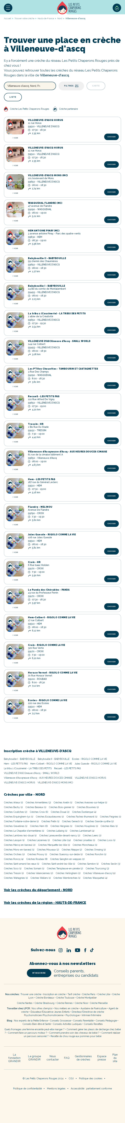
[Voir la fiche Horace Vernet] (15, 679)
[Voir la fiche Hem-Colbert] (15, 624)
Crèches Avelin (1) (63, 802)
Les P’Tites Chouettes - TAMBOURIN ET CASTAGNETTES (63, 368)
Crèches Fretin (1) (50, 821)
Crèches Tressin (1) (14, 873)
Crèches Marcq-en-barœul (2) (19, 845)
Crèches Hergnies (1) (61, 826)
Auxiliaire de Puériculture (93, 1008)
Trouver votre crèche (24, 18)
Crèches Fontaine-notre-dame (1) (21, 821)
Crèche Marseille (99, 1003)
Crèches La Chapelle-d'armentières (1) (24, 830)
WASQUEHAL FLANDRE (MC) (45, 203)
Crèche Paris (88, 994)
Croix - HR (34, 562)
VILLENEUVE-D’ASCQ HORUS (45, 120)
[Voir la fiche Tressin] (15, 430)
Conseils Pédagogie (106, 1020)
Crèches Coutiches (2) (15, 812)
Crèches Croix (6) (39, 812)
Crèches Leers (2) (92, 835)
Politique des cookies (90, 1078)
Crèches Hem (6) (39, 826)
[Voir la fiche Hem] (15, 486)
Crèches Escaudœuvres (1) (50, 816)
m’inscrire (39, 973)
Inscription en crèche (54, 994)
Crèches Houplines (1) (86, 826)
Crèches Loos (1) (106, 840)
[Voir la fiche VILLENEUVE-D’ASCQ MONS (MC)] (15, 182)
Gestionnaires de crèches (83, 1058)
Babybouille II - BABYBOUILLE (47, 258)
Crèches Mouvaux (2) (48, 849)
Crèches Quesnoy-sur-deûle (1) (66, 854)
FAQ (66, 1057)
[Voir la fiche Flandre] (15, 513)
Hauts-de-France (46, 18)
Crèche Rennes (64, 1003)
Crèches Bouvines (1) (88, 807)
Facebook (85, 950)
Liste (12, 97)
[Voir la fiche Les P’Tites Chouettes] (15, 375)
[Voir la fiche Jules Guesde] (15, 541)
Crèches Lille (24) (61, 840)
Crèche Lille (103, 994)
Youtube (77, 950)
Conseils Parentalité (83, 1020)
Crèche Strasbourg (44, 1003)
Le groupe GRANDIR (34, 1058)
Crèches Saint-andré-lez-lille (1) (58, 863)
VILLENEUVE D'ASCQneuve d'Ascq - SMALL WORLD (31, 773)
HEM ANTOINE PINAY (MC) (43, 230)
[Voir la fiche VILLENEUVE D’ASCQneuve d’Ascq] (15, 347)
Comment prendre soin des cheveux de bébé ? (74, 1033)
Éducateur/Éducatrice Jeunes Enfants (50, 1012)
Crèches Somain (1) (34, 868)
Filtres (69, 86)
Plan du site (115, 1058)
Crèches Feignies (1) (110, 816)
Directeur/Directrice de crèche (88, 1012)
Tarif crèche (74, 994)
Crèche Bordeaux (45, 997)
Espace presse (101, 1058)
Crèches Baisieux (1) (35, 807)
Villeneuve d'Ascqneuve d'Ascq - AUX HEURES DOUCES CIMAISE (38, 778)
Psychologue (73, 1015)
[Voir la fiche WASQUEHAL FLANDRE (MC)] (15, 209)
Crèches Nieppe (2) (72, 849)
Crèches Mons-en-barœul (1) (19, 849)
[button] (8, 8)
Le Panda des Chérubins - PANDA (48, 589)
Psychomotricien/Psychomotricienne (43, 1015)
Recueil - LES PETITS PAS (43, 396)
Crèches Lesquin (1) (14, 840)
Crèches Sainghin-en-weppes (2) (67, 859)
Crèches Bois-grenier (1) (61, 807)
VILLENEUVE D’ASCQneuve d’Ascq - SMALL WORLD (59, 341)
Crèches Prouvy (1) (37, 854)
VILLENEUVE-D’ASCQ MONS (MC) (48, 175)
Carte (96, 86)
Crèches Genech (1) (72, 821)
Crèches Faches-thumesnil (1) (81, 816)
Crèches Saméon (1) (88, 863)
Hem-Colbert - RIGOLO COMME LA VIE (52, 617)
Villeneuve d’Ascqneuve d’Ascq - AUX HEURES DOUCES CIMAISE (67, 451)
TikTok (92, 950)
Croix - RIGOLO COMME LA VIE (46, 645)
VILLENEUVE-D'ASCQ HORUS (90, 778)
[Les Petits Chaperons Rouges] (62, 933)
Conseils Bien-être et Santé (36, 1024)
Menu (8, 8)
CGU (71, 1078)
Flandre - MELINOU (40, 507)
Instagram (60, 950)
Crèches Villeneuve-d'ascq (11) (99, 873)
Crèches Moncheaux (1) (85, 845)
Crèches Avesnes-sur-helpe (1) (91, 802)
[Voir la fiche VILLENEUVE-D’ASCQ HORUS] (15, 126)
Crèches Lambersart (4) (82, 830)
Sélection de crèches (117, 8)
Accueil (69, 7)
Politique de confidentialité (27, 1088)
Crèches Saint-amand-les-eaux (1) (21, 863)
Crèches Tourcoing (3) (97, 868)
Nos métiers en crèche (66, 1008)
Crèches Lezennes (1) (38, 840)
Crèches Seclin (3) (110, 863)
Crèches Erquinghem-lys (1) (18, 816)
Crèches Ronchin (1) (95, 854)
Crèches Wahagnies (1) (16, 878)
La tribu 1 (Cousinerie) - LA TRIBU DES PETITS (57, 313)
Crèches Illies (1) (109, 826)
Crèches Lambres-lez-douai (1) (20, 835)
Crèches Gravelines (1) (15, 826)
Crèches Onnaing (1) (95, 849)
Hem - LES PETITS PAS (41, 479)
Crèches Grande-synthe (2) (99, 821)
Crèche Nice (81, 1003)
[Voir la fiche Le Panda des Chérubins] (15, 596)
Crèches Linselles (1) (84, 840)
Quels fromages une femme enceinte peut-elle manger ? (34, 1029)
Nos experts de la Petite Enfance (31, 1020)
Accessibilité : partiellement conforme (91, 1088)
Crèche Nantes (24, 1003)
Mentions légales (56, 1088)
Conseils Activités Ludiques (67, 1024)
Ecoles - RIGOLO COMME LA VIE (47, 700)
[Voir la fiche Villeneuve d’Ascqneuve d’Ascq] (15, 458)
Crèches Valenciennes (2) (39, 873)
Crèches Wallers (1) (40, 878)
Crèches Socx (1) (12, 868)
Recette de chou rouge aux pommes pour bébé (76, 1036)
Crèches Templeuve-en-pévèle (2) (65, 868)
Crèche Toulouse (65, 997)
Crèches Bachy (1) (13, 807)
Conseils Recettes (93, 1024)
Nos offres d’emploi (42, 1008)
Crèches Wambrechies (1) (66, 878)
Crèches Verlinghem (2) (68, 873)
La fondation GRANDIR (14, 1058)
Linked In (69, 950)
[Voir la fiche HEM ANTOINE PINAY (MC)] (15, 237)
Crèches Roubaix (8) (37, 859)
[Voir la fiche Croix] (15, 568)
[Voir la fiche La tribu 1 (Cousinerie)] (15, 320)
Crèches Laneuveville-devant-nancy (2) (59, 835)
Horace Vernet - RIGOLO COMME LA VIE (53, 672)
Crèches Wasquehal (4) (95, 878)
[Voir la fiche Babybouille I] (15, 292)
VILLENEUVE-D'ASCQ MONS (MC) (55, 782)
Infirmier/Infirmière (91, 1015)
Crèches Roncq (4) (14, 859)
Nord (59, 18)
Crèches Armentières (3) (38, 802)
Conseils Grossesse (60, 1020)
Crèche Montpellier (86, 997)
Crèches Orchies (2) (14, 854)
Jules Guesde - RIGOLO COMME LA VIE (52, 534)
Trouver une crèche (31, 994)
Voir (16, 138)
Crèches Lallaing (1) (57, 830)
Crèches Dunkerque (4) (84, 812)
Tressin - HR (35, 424)
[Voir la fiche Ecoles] (15, 707)
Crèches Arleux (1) (13, 802)
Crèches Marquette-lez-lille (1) (54, 845)
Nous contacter (53, 1058)
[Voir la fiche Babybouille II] (15, 265)
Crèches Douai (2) (60, 812)
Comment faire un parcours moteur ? (27, 1033)
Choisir (111, 137)
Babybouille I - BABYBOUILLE (46, 286)
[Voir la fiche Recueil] (15, 403)
